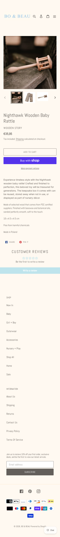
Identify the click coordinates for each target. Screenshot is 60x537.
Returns (10, 413)
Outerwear (11, 331)
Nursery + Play (13, 348)
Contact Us (11, 422)
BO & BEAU (25, 526)
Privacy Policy (13, 431)
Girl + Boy (11, 322)
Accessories (12, 340)
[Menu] (54, 16)
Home (9, 365)
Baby (8, 314)
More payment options (30, 168)
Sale (8, 374)
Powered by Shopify (38, 526)
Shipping (20, 138)
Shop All (10, 357)
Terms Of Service (14, 439)
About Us (10, 396)
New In (9, 305)
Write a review (30, 270)
